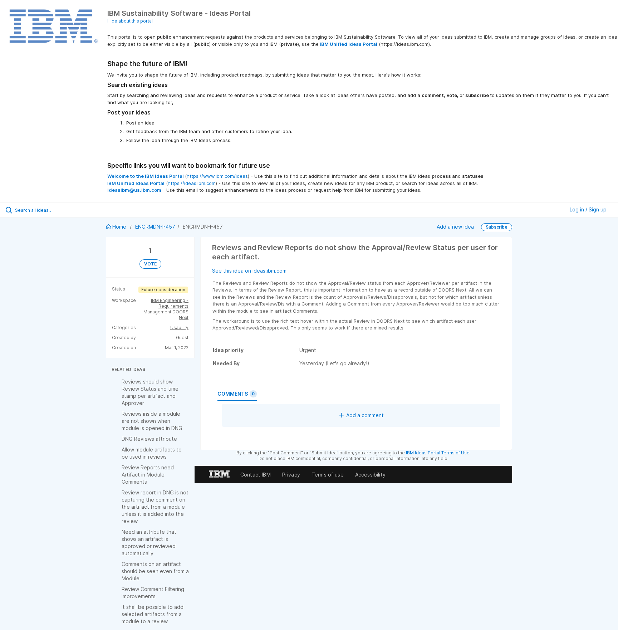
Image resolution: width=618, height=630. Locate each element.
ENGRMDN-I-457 (155, 227)
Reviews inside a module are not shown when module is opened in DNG (152, 421)
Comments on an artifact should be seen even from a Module (155, 571)
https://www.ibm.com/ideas (217, 176)
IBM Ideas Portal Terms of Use (438, 452)
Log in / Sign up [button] (588, 209)
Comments (236, 394)
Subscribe (496, 227)
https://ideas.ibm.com (192, 183)
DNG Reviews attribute (149, 439)
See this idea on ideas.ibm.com (249, 271)
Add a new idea (455, 227)
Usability (179, 327)
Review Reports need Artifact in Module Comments (148, 474)
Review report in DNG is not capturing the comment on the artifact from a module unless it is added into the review (155, 506)
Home (119, 227)
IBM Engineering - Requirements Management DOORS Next (165, 309)
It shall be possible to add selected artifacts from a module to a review (152, 614)
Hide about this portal (130, 21)
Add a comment (365, 415)
